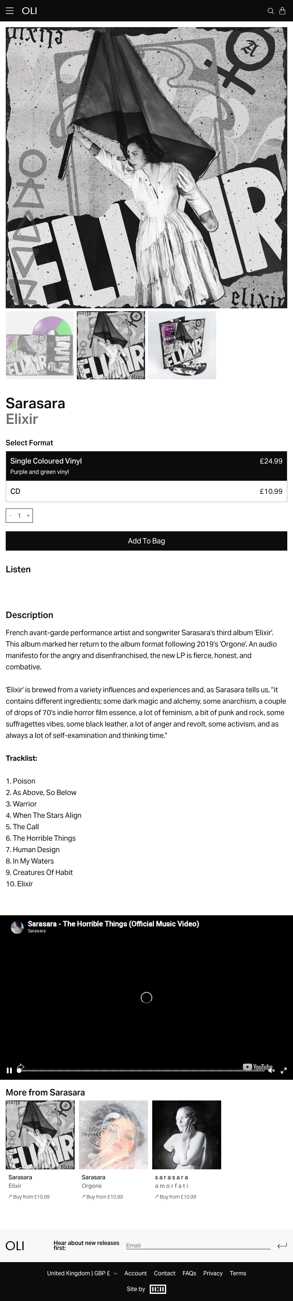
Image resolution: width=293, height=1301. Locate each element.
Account (135, 1273)
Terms (238, 1273)
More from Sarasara (45, 1092)
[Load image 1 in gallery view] (40, 345)
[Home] (15, 1245)
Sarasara (35, 403)
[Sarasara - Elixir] (40, 1134)
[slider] (141, 1070)
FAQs (189, 1273)
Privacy (213, 1273)
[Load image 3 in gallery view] (182, 345)
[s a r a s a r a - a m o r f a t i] (186, 1134)
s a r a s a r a (171, 1177)
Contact (164, 1273)
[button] (282, 11)
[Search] (271, 11)
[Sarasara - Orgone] (113, 1134)
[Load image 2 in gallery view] (111, 345)
